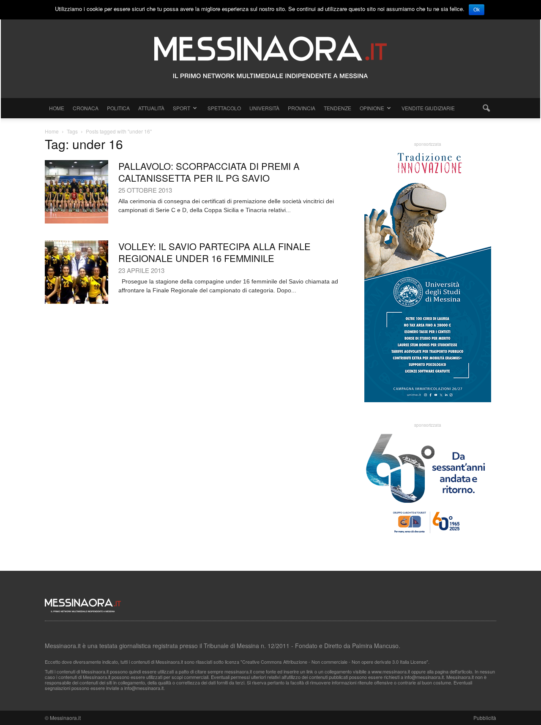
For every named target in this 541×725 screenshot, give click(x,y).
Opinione (372, 108)
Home (56, 108)
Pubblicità (484, 717)
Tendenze (337, 108)
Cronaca (85, 108)
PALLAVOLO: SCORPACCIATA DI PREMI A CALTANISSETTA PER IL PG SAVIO (209, 171)
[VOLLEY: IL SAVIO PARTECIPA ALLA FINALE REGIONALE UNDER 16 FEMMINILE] (76, 272)
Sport (181, 108)
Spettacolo (224, 108)
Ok (476, 10)
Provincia (301, 108)
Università (264, 108)
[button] (486, 108)
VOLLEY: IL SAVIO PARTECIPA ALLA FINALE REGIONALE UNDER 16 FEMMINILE (214, 252)
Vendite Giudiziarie (428, 108)
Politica (118, 108)
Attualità (151, 108)
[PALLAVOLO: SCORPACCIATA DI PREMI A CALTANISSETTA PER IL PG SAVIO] (76, 191)
